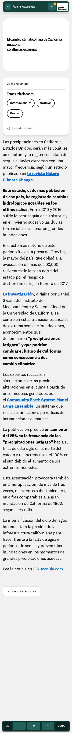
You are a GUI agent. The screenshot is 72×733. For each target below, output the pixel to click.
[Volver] (8, 7)
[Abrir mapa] (33, 726)
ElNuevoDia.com (48, 569)
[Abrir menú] (19, 726)
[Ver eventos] (48, 726)
